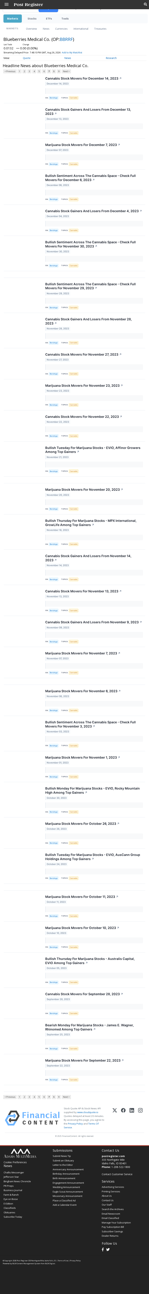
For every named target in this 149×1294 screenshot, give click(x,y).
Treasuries (100, 28)
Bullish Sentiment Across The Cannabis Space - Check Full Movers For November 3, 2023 (90, 724)
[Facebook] (123, 1118)
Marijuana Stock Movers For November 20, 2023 (84, 489)
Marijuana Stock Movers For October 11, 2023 (81, 897)
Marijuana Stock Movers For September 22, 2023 (84, 1060)
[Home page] (28, 4)
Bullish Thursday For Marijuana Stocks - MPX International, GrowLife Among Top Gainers (90, 523)
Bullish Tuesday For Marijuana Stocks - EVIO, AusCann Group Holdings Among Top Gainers (92, 857)
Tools (65, 18)
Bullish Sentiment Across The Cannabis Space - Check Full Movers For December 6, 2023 (90, 178)
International (80, 28)
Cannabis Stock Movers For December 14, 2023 (83, 78)
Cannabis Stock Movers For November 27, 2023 (83, 354)
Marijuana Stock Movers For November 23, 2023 (84, 385)
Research (111, 58)
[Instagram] (140, 1118)
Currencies (61, 28)
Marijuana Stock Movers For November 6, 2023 (83, 691)
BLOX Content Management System (26, 1263)
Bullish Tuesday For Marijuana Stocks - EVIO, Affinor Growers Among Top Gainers (92, 450)
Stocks (32, 18)
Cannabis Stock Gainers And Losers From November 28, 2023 (88, 321)
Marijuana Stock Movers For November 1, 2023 (82, 757)
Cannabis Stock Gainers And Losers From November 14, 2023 (88, 558)
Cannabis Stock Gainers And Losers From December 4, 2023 (93, 211)
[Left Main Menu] (6, 4)
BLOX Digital (50, 1263)
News (46, 28)
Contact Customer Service (117, 1174)
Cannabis (73, 98)
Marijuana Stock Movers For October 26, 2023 (82, 824)
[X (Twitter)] (114, 1118)
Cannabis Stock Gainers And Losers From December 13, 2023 (88, 112)
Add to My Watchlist (72, 52)
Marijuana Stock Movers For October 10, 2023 (82, 928)
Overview (31, 28)
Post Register (22, 1260)
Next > (66, 71)
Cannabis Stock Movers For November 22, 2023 (83, 417)
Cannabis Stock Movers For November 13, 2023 (83, 591)
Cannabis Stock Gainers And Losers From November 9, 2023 (93, 622)
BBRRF (66, 39)
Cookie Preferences (15, 1162)
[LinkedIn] (132, 1118)
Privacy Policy (75, 1123)
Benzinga (53, 98)
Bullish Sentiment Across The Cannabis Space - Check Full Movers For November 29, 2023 (90, 286)
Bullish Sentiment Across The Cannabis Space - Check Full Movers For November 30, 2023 (90, 244)
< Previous (10, 71)
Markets (12, 18)
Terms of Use (63, 1260)
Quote (27, 58)
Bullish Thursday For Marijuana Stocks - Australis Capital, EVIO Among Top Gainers (90, 961)
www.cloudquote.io (87, 1112)
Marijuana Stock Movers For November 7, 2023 (82, 653)
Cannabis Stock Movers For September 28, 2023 (84, 994)
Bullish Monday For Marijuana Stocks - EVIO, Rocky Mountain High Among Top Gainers (92, 790)
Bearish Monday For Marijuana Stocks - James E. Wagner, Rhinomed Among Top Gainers (89, 1027)
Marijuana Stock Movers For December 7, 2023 (82, 145)
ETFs (49, 18)
